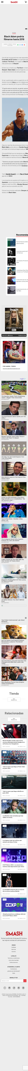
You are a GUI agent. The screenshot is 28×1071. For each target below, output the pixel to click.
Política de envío (14, 962)
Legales (13, 956)
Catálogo (13, 947)
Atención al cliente (13, 966)
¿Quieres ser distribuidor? (13, 971)
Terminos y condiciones (14, 958)
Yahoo (14, 82)
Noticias (13, 949)
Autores (14, 951)
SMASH (14, 945)
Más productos (14, 699)
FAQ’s (13, 973)
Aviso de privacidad (14, 960)
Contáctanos (13, 969)
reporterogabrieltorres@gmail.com (11, 368)
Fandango (25, 165)
